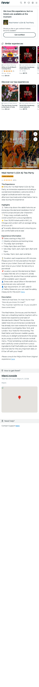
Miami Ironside (9, 375)
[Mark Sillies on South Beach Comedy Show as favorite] (15, 48)
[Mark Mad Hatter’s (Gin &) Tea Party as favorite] (35, 139)
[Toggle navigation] (36, 3)
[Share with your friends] (35, 134)
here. (23, 292)
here (13, 359)
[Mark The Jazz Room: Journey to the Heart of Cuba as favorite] (15, 86)
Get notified (19, 35)
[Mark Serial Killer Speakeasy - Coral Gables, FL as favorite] (33, 48)
